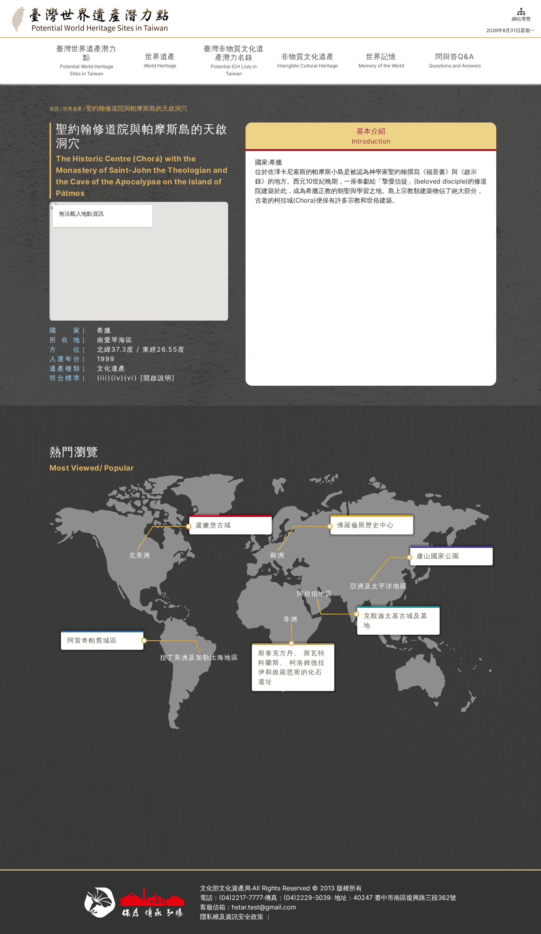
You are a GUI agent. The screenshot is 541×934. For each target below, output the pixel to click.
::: (8, 18)
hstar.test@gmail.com (264, 907)
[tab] (371, 136)
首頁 (54, 109)
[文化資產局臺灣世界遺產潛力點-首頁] (89, 19)
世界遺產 (72, 109)
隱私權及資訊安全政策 (231, 917)
